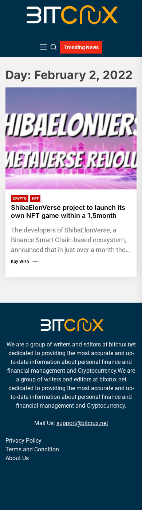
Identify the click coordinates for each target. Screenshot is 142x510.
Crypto (20, 198)
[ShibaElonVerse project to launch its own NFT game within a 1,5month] (71, 138)
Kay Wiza (20, 261)
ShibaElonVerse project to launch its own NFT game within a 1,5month (68, 211)
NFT (35, 198)
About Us (17, 458)
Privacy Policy (23, 440)
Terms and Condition (32, 449)
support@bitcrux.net (82, 423)
